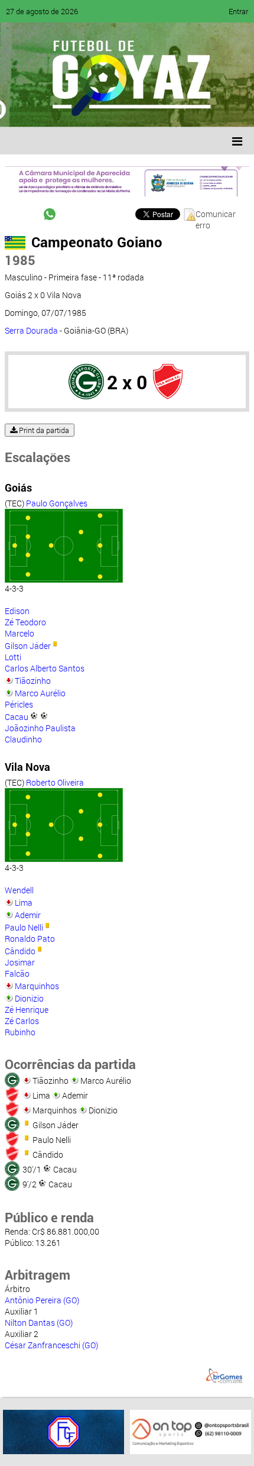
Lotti (13, 657)
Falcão (17, 973)
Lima (23, 902)
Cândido (20, 951)
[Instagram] (158, 109)
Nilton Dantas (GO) (39, 1322)
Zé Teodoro (25, 622)
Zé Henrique (26, 1009)
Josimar (20, 962)
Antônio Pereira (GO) (42, 1300)
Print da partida (43, 430)
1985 (20, 260)
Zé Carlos (22, 1020)
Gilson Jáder (28, 645)
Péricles (19, 704)
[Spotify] (113, 109)
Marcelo (19, 633)
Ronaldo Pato (30, 938)
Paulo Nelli (24, 927)
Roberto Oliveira (55, 782)
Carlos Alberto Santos (44, 668)
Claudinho (23, 739)
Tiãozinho (33, 680)
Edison (17, 610)
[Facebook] (46, 109)
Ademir (28, 915)
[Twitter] (68, 109)
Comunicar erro (216, 214)
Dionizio (29, 998)
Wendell (19, 890)
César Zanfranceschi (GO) (51, 1345)
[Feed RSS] (136, 109)
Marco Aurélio (40, 693)
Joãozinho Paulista (40, 728)
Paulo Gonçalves (56, 503)
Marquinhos (37, 986)
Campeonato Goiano (96, 242)
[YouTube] (91, 109)
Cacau (16, 716)
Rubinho (20, 1032)
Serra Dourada (31, 330)
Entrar (238, 11)
